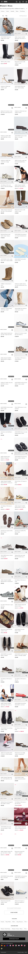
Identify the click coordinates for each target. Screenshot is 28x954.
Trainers (3, 11)
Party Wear (8, 921)
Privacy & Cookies (21, 952)
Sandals (12, 11)
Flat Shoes (22, 11)
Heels (7, 11)
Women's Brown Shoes (17, 928)
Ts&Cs (26, 952)
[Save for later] (12, 33)
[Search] (16, 1)
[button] (1, 945)
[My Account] (19, 1)
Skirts (13, 921)
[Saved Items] (23, 1)
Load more (14, 912)
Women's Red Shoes (5, 928)
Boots (17, 11)
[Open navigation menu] (2, 1)
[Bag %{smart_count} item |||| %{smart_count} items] (26, 1)
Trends (2, 921)
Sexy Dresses (20, 921)
